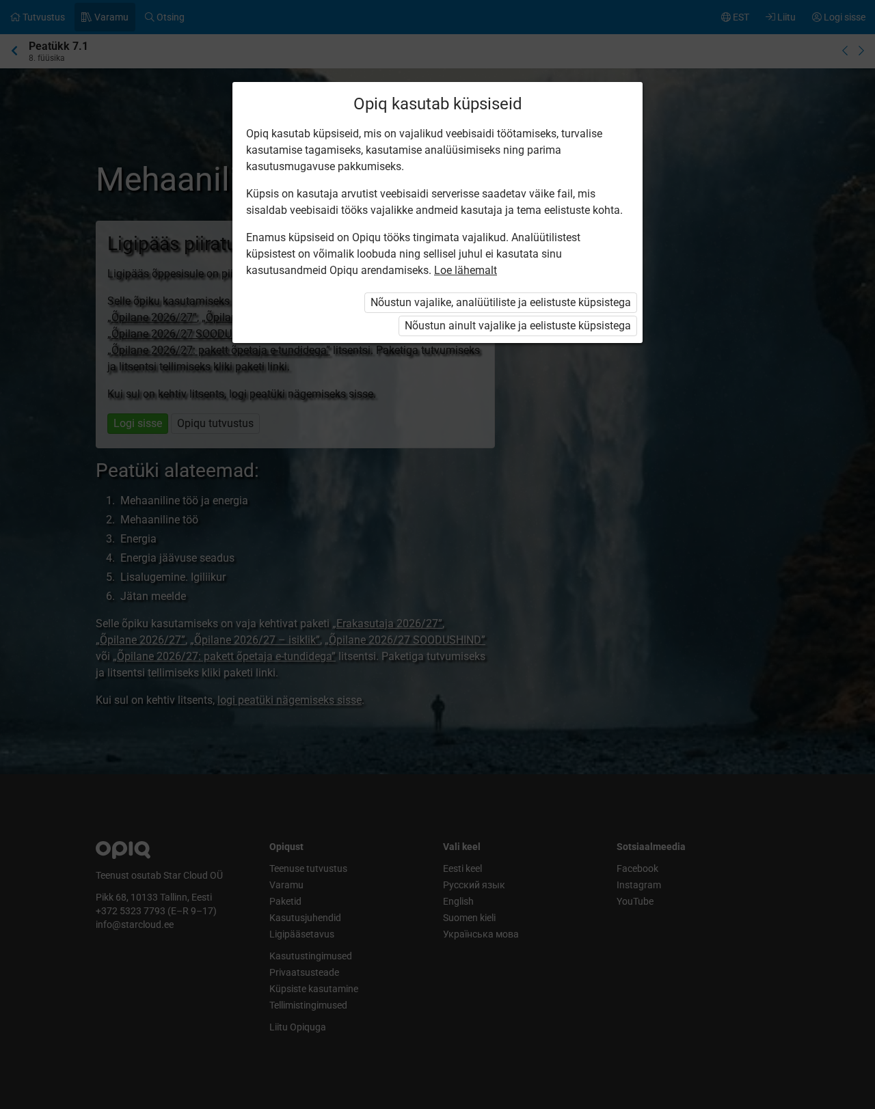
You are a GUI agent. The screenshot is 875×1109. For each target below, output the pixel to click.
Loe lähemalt (465, 270)
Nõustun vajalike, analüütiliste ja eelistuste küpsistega (501, 302)
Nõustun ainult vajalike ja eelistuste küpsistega (518, 325)
